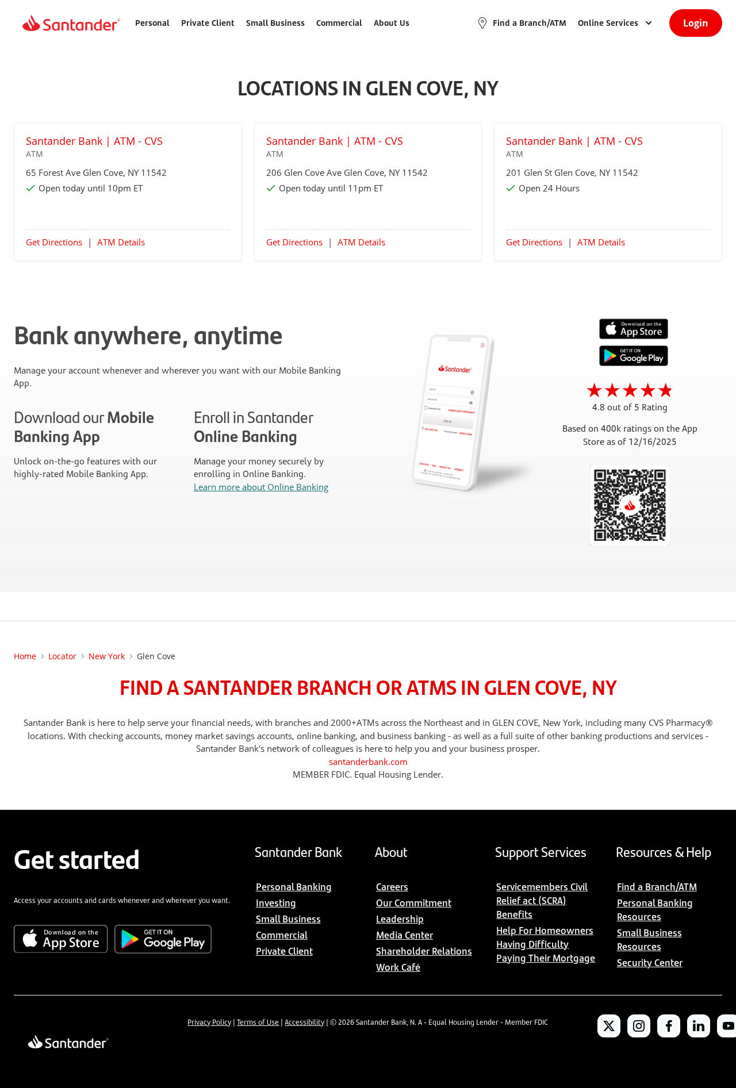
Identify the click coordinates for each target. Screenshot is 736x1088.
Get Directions (54, 242)
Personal (152, 22)
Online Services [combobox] (608, 22)
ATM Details (121, 242)
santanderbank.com (368, 761)
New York (107, 656)
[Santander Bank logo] (70, 23)
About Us (391, 22)
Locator (62, 656)
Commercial (339, 22)
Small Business (275, 22)
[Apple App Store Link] (633, 336)
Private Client (208, 22)
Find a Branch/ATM (529, 22)
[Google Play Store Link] (633, 362)
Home (25, 656)
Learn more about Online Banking (261, 487)
